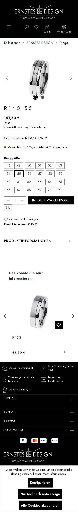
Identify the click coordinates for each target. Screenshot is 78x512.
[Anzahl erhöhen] (22, 200)
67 (18, 190)
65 (60, 182)
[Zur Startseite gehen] (39, 11)
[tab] (38, 241)
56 (29, 173)
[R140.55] (38, 78)
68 (29, 190)
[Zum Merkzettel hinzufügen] (59, 325)
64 (50, 182)
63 (39, 182)
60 (8, 182)
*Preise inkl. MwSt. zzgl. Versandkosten (25, 127)
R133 (17, 337)
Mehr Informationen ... (55, 474)
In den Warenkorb (51, 200)
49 (19, 165)
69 (39, 190)
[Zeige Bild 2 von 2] (42, 97)
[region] (39, 78)
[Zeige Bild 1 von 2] (35, 97)
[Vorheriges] (7, 78)
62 (29, 182)
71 (59, 190)
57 (40, 173)
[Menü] (9, 27)
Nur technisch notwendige (40, 494)
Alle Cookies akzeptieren (40, 505)
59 (60, 173)
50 (29, 165)
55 (19, 173)
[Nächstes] (71, 78)
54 (8, 173)
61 (18, 182)
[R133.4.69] (39, 312)
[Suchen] (27, 27)
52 (50, 165)
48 (8, 165)
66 (8, 190)
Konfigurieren (40, 482)
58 (50, 173)
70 (50, 190)
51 (39, 165)
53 (60, 165)
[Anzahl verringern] (8, 200)
